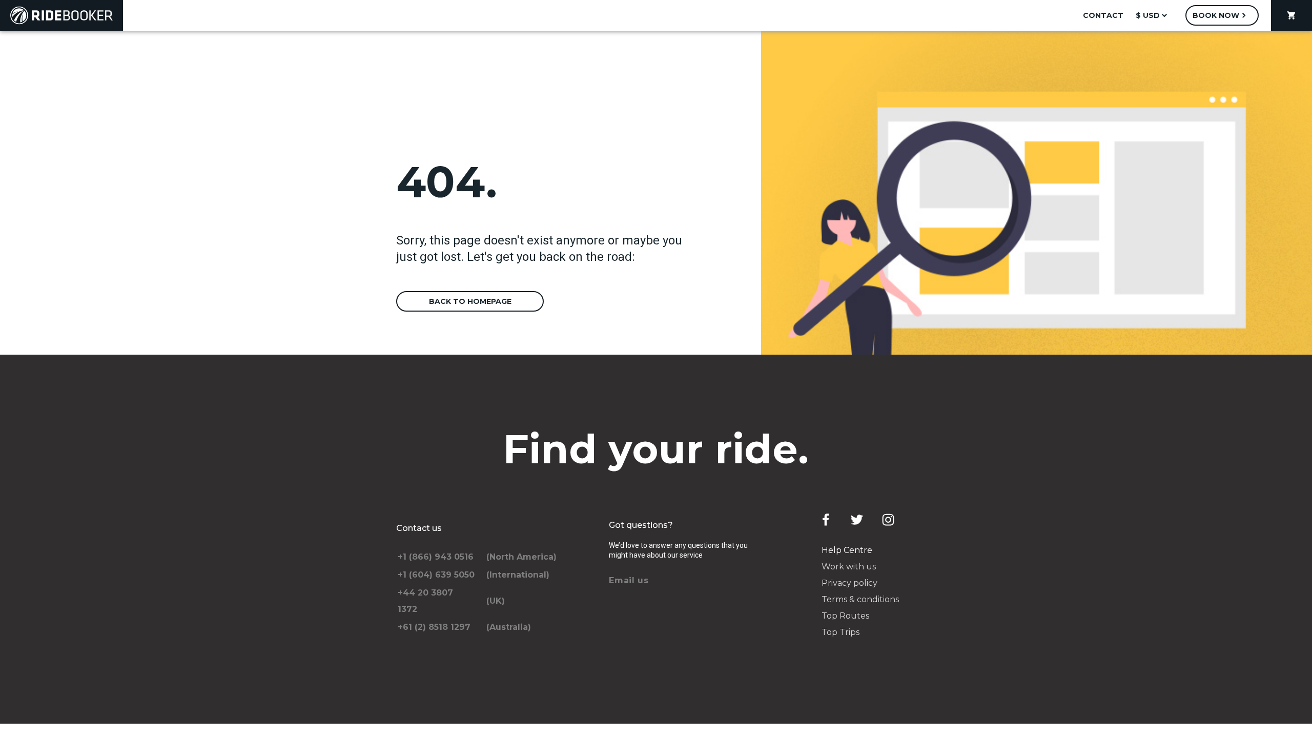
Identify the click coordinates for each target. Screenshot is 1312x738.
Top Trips (840, 632)
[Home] (61, 15)
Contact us (419, 528)
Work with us (849, 566)
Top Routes (845, 616)
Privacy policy (849, 583)
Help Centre (847, 550)
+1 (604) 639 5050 (436, 575)
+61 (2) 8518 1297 (434, 627)
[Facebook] (825, 519)
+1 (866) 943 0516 (436, 557)
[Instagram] (888, 519)
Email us (629, 580)
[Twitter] (857, 519)
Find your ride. (656, 449)
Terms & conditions (860, 599)
